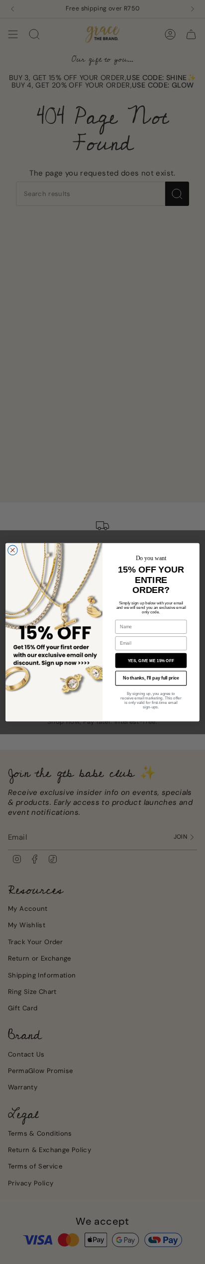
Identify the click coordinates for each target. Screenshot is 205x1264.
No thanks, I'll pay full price (151, 678)
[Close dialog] (12, 550)
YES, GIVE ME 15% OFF (151, 660)
